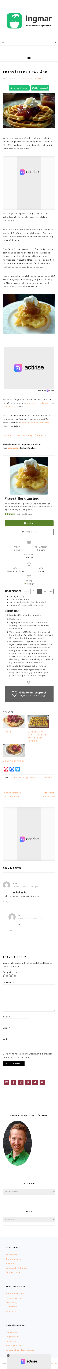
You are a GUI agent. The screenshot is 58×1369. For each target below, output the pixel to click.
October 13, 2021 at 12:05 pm (25, 887)
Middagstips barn (14, 1345)
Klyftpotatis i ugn (14, 1298)
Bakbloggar (11, 1341)
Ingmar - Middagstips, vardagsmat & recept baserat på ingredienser (29, 21)
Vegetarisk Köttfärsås (16, 1268)
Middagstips (14, 448)
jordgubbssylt (9, 406)
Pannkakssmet (13, 1272)
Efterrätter (17, 778)
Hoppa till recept (20, 88)
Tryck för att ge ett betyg (33, 695)
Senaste (32, 778)
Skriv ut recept (41, 88)
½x (33, 591)
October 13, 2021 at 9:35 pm (30, 919)
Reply (6, 902)
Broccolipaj (11, 1302)
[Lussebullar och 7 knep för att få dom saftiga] (38, 721)
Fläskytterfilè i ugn (15, 1293)
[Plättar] (14, 721)
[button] (6, 514)
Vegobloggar (12, 1336)
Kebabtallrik (12, 1311)
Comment (8, 982)
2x (45, 591)
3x (50, 591)
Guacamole (11, 1306)
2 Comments (40, 78)
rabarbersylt (32, 403)
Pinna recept (30, 532)
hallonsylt (44, 403)
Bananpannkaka (14, 760)
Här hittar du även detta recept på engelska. (24, 435)
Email (6, 1028)
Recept (25, 778)
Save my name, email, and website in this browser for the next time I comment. (27, 1055)
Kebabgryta (11, 1254)
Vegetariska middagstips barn (20, 1350)
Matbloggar (11, 1332)
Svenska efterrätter (44, 778)
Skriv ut (30, 523)
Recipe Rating (10, 972)
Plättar (8, 731)
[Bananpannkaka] (14, 750)
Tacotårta (10, 1263)
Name (6, 1016)
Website (7, 1039)
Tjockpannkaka (13, 1259)
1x (40, 591)
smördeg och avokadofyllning (34, 422)
